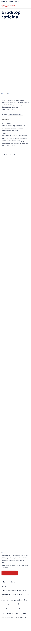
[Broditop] (4, 95)
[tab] (6, 119)
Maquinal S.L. (8, 623)
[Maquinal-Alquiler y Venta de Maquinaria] (12, 2)
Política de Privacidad (17, 623)
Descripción (5, 119)
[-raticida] (9, 95)
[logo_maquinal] (6, 551)
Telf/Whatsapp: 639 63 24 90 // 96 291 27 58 (14, 617)
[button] (10, 573)
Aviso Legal (8, 624)
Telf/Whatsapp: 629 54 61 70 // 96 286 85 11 (14, 604)
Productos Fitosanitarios (15, 114)
